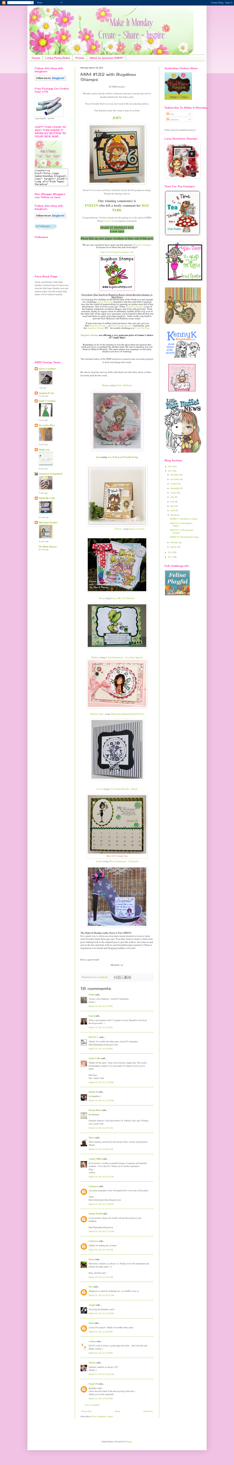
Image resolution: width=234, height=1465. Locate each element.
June (172, 501)
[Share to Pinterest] (129, 977)
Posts (171, 113)
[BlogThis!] (119, 977)
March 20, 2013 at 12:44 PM (101, 1313)
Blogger (128, 1441)
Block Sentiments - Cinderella (124, 861)
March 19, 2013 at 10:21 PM (101, 1176)
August (173, 492)
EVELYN (91, 205)
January (174, 546)
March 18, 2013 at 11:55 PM (101, 1100)
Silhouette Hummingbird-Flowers (127, 713)
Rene (101, 598)
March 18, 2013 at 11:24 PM (101, 1082)
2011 (170, 556)
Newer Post (86, 1411)
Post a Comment (92, 1404)
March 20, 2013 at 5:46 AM (101, 1249)
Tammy (92, 1362)
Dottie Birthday (124, 385)
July (172, 496)
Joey (91, 1286)
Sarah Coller (95, 1058)
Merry (92, 1137)
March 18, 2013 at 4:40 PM (101, 1048)
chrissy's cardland (47, 368)
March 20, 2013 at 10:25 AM (101, 1295)
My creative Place (47, 425)
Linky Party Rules (58, 57)
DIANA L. (94, 1037)
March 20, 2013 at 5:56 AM (101, 1277)
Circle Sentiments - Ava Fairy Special (124, 657)
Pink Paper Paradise (48, 522)
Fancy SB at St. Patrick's (122, 598)
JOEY (117, 117)
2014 (170, 466)
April (173, 510)
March (173, 514)
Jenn (98, 457)
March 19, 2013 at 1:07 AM (101, 1127)
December (175, 474)
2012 (170, 552)
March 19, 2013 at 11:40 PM (101, 1203)
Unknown (93, 1186)
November (175, 479)
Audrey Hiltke (95, 1158)
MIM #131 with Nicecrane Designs (181, 531)
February (174, 542)
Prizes (80, 57)
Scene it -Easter (136, 528)
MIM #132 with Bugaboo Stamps (181, 524)
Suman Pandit (95, 1213)
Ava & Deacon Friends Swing (122, 457)
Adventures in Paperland (50, 473)
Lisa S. (100, 789)
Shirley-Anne (97, 713)
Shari (91, 1323)
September (175, 488)
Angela (92, 1304)
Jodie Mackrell (105, 301)
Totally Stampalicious (121, 325)
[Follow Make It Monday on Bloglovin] (50, 217)
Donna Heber (95, 1110)
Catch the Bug (142, 328)
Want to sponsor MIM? (106, 57)
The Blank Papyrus (48, 546)
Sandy (99, 861)
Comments (174, 119)
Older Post (148, 1411)
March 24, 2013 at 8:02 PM (101, 1398)
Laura (92, 1015)
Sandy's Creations (47, 400)
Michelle (94, 977)
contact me (109, 220)
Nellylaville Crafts (47, 498)
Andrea (92, 1341)
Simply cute (44, 449)
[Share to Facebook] (126, 977)
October (174, 483)
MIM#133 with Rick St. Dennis (184, 518)
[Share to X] (122, 977)
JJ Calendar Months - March (123, 789)
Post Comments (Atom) (102, 1416)
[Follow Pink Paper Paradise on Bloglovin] (50, 79)
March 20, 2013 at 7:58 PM (101, 1352)
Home (36, 57)
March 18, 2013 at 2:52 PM (101, 1006)
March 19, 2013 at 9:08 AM (101, 1149)
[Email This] (115, 977)
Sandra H (93, 1091)
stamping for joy (46, 393)
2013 (170, 470)
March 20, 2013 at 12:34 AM (101, 1231)
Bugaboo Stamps (141, 244)
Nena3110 (93, 1383)
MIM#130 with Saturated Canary (184, 536)
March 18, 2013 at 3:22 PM (101, 1027)
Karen (92, 1259)
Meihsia (95, 657)
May (172, 505)
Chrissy (118, 528)
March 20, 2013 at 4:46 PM (101, 1331)
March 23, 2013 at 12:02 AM (101, 1374)
